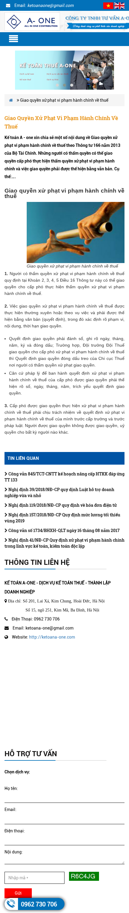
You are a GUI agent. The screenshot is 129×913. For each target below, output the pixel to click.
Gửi (18, 893)
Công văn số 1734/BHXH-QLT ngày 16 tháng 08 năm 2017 (64, 530)
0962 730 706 (39, 904)
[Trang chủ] (32, 21)
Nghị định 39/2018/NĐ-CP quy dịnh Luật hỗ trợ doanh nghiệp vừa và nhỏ (59, 492)
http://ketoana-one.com (52, 637)
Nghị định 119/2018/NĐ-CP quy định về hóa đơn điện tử (62, 505)
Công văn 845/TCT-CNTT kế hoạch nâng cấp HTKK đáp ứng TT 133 (64, 477)
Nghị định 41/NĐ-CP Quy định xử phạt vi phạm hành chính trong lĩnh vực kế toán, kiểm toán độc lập (64, 543)
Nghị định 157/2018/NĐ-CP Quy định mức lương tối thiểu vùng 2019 (62, 518)
